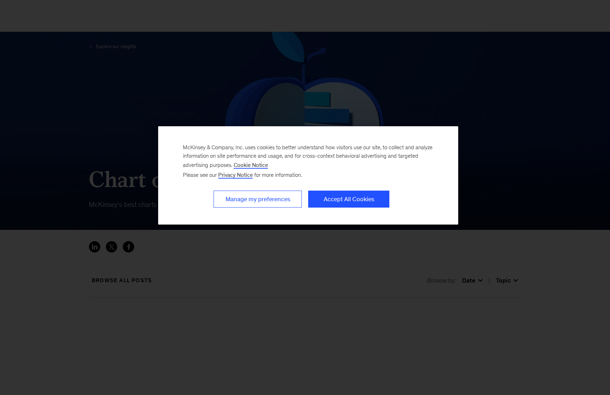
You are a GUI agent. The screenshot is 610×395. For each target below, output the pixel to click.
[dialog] (308, 175)
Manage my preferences (258, 199)
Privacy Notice (235, 175)
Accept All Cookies (349, 199)
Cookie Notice (251, 165)
